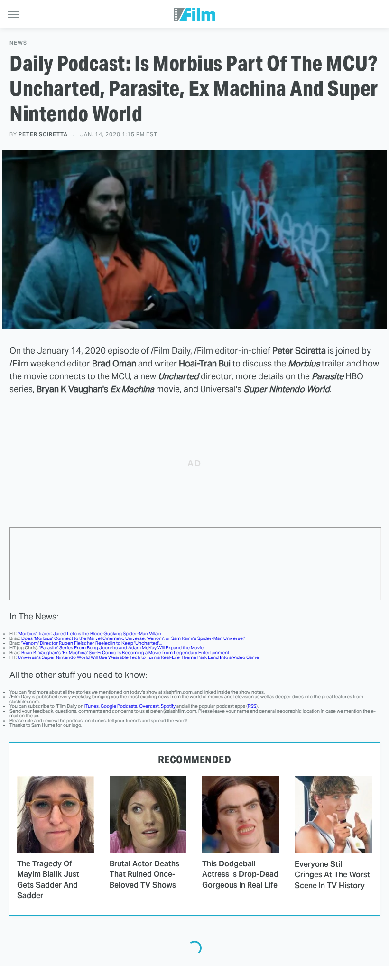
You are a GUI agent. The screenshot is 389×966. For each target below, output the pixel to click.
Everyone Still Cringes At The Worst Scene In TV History (332, 875)
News (18, 43)
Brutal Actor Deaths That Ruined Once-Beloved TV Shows (144, 874)
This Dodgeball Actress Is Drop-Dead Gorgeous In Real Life (240, 874)
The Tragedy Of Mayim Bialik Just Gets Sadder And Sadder (48, 879)
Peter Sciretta (43, 134)
